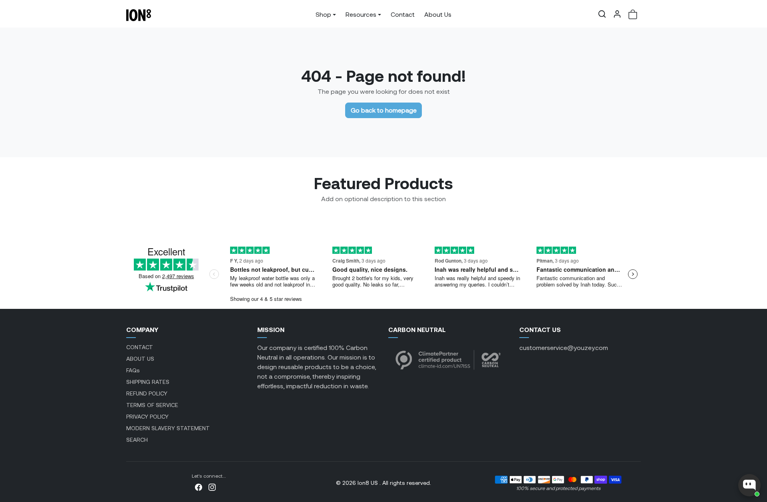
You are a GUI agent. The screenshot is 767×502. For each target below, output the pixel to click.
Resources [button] (361, 14)
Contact (403, 14)
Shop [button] (323, 14)
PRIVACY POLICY (147, 416)
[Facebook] (198, 486)
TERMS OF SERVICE (152, 404)
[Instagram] (212, 486)
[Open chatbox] (749, 485)
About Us (437, 14)
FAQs (133, 370)
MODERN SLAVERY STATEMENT (168, 428)
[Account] (617, 14)
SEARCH (137, 439)
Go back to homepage (384, 110)
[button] (602, 14)
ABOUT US (140, 358)
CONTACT (139, 347)
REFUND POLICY (146, 393)
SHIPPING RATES (147, 381)
